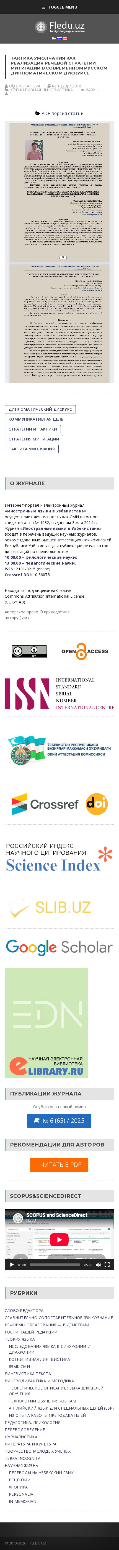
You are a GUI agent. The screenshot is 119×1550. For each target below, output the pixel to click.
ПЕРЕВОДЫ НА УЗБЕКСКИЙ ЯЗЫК (41, 1472)
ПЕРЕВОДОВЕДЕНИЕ (25, 1429)
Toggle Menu (62, 7)
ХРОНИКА (18, 1487)
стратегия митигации (34, 439)
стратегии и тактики (33, 429)
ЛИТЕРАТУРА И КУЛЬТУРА (30, 1444)
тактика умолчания (32, 448)
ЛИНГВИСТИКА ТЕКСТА (28, 1373)
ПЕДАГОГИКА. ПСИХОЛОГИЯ (32, 1422)
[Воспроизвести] (12, 1265)
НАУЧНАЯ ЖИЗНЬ (21, 1465)
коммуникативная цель (36, 419)
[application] (59, 1239)
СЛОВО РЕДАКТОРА (24, 1310)
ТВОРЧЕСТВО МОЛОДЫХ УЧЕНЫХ (38, 1451)
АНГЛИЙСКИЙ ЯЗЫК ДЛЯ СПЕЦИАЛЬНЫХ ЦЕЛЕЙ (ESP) (61, 1408)
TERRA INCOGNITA (22, 1458)
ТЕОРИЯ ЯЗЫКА (20, 1339)
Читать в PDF (59, 1165)
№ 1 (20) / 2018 (66, 86)
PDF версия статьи (63, 113)
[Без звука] (98, 1265)
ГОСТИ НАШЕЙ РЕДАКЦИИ (31, 1332)
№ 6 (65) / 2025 (62, 1120)
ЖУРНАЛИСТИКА (21, 1436)
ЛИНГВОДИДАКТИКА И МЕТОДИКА (39, 1380)
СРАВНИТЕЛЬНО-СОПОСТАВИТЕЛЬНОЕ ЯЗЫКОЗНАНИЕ (59, 1317)
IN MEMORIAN (22, 1501)
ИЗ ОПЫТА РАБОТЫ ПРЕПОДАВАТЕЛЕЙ (47, 1415)
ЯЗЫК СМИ (19, 1366)
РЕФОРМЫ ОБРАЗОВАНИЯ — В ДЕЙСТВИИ (47, 1324)
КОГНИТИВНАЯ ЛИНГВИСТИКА (41, 89)
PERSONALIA (21, 1494)
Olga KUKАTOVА (25, 86)
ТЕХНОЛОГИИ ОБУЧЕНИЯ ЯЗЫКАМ (42, 1401)
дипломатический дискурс (40, 409)
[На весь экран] (107, 1265)
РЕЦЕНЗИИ (19, 1479)
